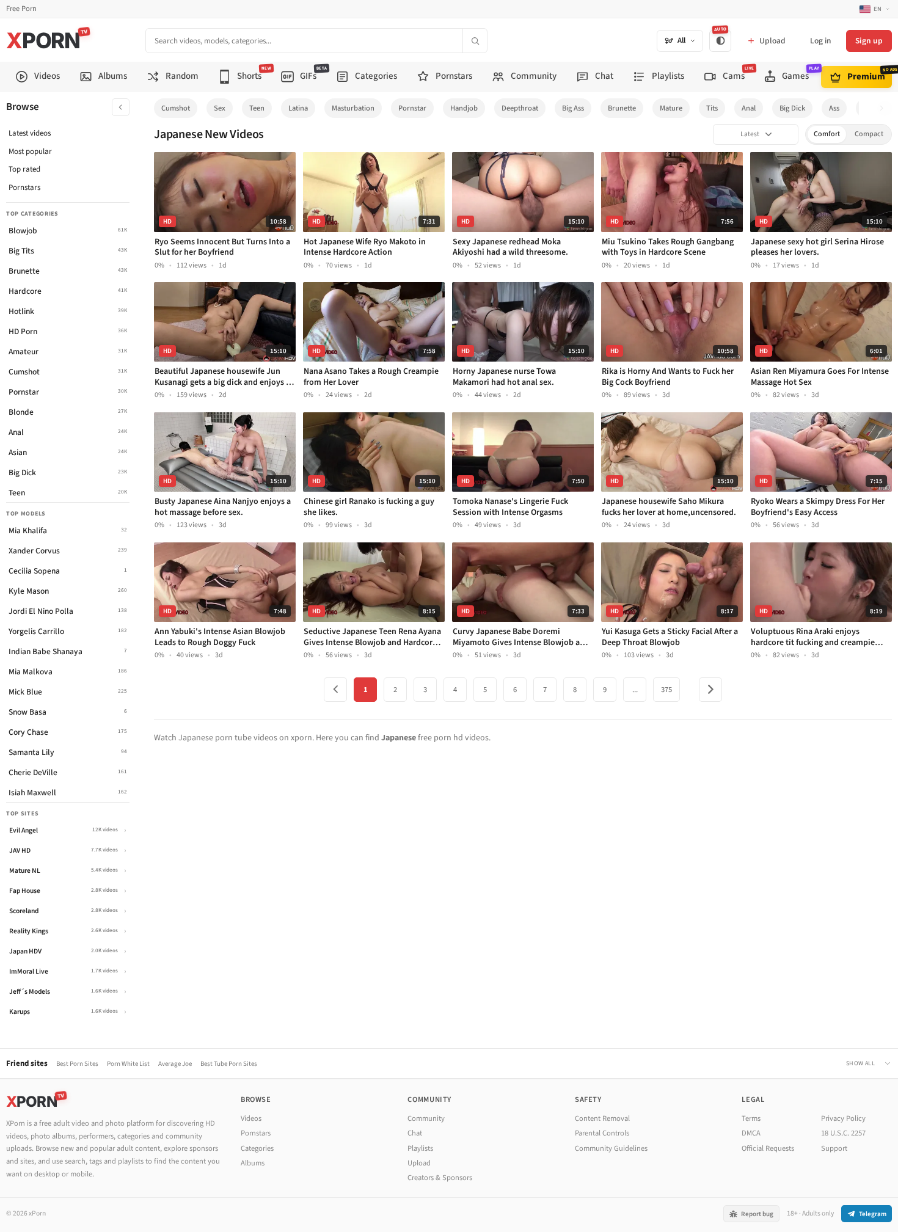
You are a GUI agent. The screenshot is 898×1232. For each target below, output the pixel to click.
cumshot (175, 108)
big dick (792, 108)
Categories (257, 1148)
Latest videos (30, 133)
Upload (419, 1162)
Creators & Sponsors (439, 1177)
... (635, 689)
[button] (885, 108)
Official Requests (768, 1148)
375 (666, 689)
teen (257, 108)
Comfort (827, 134)
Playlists (420, 1148)
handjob (464, 108)
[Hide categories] (121, 107)
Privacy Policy (843, 1118)
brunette (622, 108)
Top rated (24, 169)
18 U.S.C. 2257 (843, 1133)
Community (426, 1118)
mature (671, 108)
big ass (573, 108)
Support (834, 1148)
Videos (251, 1118)
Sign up (869, 40)
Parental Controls (602, 1133)
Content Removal (602, 1118)
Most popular (30, 151)
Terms (751, 1118)
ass (834, 108)
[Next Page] (710, 689)
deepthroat (520, 108)
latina (298, 108)
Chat (414, 1133)
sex (219, 108)
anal (749, 108)
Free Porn (21, 9)
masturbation (353, 108)
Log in (820, 40)
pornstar (412, 108)
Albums (253, 1162)
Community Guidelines (611, 1148)
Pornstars (24, 187)
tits (712, 108)
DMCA (751, 1133)
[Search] (474, 41)
